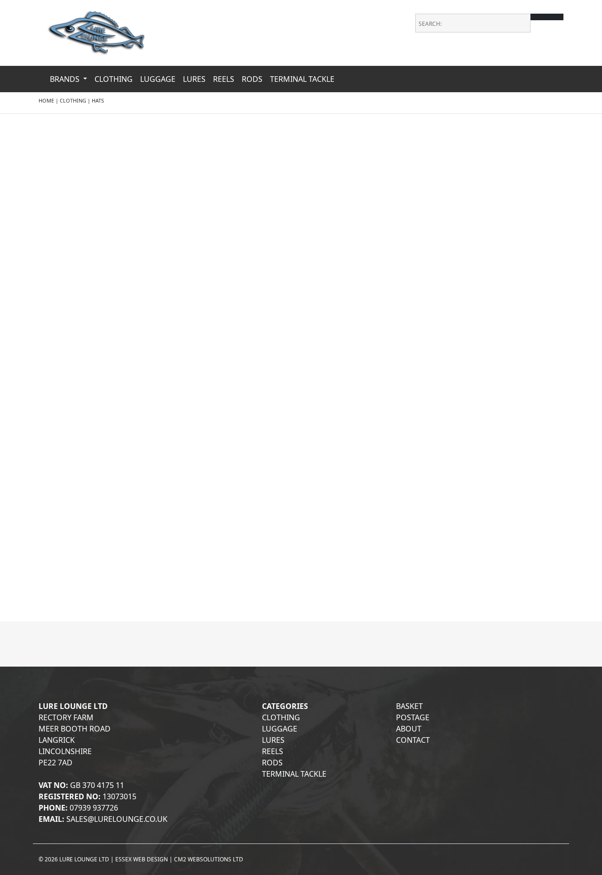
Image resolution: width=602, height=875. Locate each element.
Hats (98, 100)
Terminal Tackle (302, 79)
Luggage (157, 79)
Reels (223, 79)
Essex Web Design (141, 859)
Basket (409, 706)
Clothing (114, 79)
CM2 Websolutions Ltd (208, 859)
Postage (412, 717)
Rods (252, 79)
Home (46, 100)
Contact (413, 740)
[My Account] (557, 56)
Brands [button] (65, 79)
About (408, 729)
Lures (194, 79)
